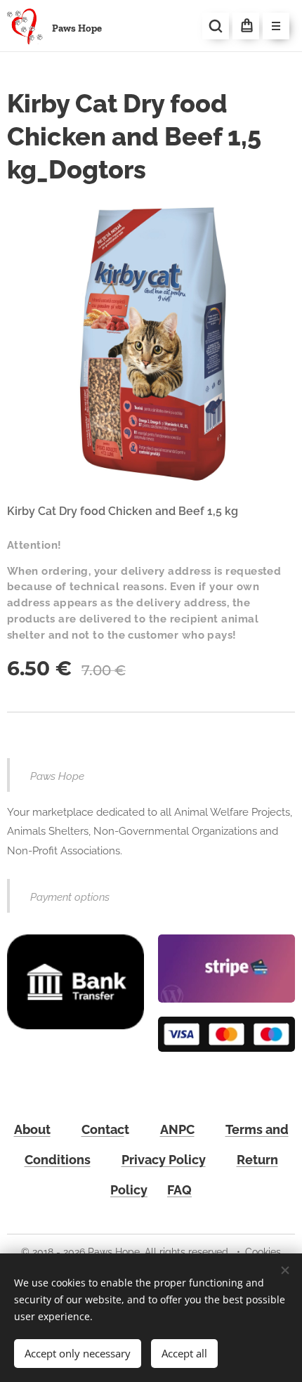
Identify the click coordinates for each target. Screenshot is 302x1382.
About (32, 1129)
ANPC (177, 1129)
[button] (215, 26)
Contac (102, 1129)
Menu (276, 26)
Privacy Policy (164, 1159)
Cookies (263, 1252)
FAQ (179, 1189)
